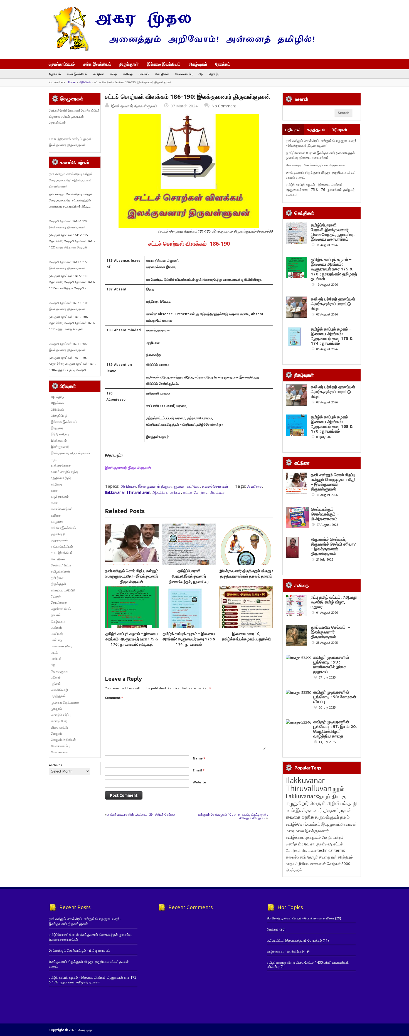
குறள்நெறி (58, 534)
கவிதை (128, 74)
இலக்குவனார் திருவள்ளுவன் (134, 105)
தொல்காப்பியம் (62, 64)
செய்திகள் (162, 74)
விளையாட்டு (59, 727)
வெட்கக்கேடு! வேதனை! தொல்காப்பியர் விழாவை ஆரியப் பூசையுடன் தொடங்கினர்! (74, 117)
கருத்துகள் (316, 129)
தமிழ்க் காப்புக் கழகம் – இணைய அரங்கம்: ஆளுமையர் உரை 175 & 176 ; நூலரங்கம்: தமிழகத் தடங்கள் (320, 189)
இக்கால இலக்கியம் (164, 64)
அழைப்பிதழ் (59, 415)
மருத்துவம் (58, 696)
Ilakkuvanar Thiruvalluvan (127, 492)
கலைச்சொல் (296, 857)
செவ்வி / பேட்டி (61, 565)
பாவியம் (144, 74)
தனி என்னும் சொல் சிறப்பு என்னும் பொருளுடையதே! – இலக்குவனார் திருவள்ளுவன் (131, 576)
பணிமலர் (57, 633)
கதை (113, 74)
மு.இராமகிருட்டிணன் (65, 702)
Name (199, 758)
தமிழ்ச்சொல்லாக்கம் (303, 824)
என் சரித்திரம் (342, 857)
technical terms (331, 850)
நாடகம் (56, 615)
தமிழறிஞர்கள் (60, 571)
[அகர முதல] (181, 49)
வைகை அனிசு (300, 817)
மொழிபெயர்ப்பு (60, 714)
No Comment (223, 105)
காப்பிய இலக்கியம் (63, 528)
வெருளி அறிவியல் (63, 739)
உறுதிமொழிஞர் (61, 477)
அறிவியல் (55, 74)
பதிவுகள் (293, 129)
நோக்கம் (222, 64)
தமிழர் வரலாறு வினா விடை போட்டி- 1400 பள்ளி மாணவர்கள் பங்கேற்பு (308, 964)
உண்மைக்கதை (61, 465)
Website (199, 782)
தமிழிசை (57, 577)
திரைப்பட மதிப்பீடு (63, 590)
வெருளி (56, 733)
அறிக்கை (57, 403)
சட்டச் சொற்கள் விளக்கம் (204, 492)
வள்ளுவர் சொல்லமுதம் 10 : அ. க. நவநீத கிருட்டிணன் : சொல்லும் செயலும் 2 (233, 816)
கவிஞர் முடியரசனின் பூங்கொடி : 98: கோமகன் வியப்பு (334, 697)
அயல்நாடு (58, 396)
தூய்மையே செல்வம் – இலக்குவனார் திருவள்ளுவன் (330, 632)
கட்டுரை (98, 74)
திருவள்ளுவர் (327, 817)
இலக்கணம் (59, 440)
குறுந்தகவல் (59, 540)
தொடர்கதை (59, 602)
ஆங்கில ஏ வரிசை (166, 492)
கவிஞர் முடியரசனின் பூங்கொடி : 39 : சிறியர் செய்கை (141, 814)
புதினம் (56, 677)
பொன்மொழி (59, 689)
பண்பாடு (57, 640)
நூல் (338, 788)
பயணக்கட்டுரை (61, 646)
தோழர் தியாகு (318, 857)
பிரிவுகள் (339, 129)
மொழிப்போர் (59, 721)
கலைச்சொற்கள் (215, 486)
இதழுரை (57, 428)
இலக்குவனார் (60, 446)
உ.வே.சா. (308, 844)
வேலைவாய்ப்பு (184, 74)
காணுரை (57, 521)
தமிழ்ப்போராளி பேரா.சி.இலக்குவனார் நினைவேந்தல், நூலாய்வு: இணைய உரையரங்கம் (321, 155)
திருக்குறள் (129, 64)
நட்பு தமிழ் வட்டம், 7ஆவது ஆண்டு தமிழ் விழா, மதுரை (334, 602)
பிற (201, 74)
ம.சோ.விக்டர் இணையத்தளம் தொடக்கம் (294, 940)
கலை (54, 502)
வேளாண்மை (59, 752)
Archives (55, 765)
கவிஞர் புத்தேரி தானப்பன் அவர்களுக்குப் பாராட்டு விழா (333, 304)
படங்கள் (56, 627)
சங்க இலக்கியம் (97, 64)
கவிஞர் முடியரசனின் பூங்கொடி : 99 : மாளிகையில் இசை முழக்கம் (331, 664)
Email (198, 770)
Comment (114, 697)
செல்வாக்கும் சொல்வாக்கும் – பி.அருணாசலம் (316, 165)
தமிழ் (344, 817)
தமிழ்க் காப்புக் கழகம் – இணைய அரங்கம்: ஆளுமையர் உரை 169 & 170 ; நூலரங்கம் (332, 424)
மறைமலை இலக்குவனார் (307, 830)
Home (71, 82)
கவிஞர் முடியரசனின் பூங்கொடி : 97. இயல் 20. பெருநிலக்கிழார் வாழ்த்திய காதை (335, 728)
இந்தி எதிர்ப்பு (60, 434)
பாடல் (54, 652)
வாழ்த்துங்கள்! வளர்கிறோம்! (286, 951)
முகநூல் (56, 708)
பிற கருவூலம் (59, 671)
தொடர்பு (214, 74)
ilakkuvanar (301, 796)
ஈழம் (54, 459)
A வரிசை (254, 486)
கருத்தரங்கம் (60, 496)
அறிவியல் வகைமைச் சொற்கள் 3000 (322, 863)
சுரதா (290, 863)
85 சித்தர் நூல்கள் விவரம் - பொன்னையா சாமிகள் (300, 918)
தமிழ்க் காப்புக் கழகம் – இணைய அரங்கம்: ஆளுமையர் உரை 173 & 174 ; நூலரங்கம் (188, 639)
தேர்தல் (56, 596)
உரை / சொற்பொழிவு (64, 471)
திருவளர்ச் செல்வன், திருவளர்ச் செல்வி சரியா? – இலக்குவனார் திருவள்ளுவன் (333, 546)
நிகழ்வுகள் (198, 64)
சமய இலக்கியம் (77, 74)
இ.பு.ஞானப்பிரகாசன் (339, 824)
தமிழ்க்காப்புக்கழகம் (303, 837)
